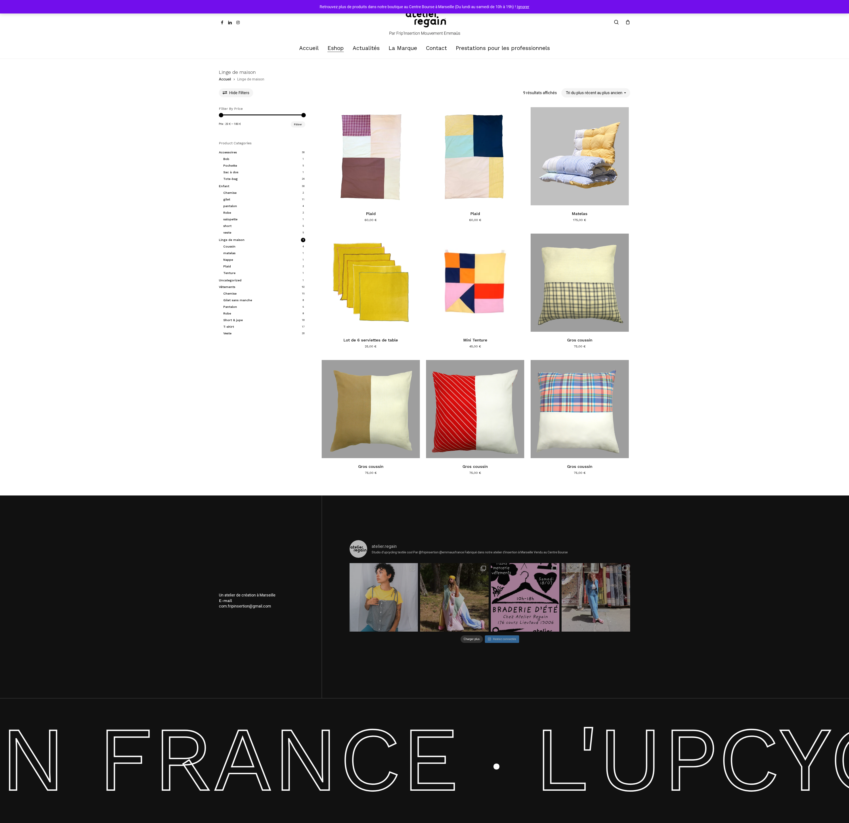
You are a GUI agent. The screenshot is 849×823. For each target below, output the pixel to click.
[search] (616, 22)
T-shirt (228, 326)
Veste (227, 333)
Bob (226, 159)
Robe (227, 212)
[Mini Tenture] (475, 283)
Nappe (228, 259)
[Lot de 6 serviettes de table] (371, 283)
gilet (226, 199)
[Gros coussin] (580, 283)
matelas (229, 253)
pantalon (230, 206)
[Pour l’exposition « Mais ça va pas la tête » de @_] (454, 597)
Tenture (229, 273)
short (227, 226)
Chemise (230, 192)
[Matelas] (580, 156)
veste (227, 232)
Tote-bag (230, 179)
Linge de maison (232, 240)
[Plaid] (371, 156)
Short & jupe (233, 320)
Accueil (225, 79)
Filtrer (298, 124)
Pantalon (230, 307)
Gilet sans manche (237, 300)
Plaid (227, 266)
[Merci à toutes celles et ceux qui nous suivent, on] (384, 597)
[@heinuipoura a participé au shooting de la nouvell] (596, 597)
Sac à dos (230, 172)
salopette (230, 219)
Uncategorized (230, 280)
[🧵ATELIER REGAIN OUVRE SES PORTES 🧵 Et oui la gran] (525, 597)
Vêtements (227, 287)
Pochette (230, 165)
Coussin (229, 246)
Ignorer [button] (523, 6)
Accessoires (228, 152)
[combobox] (595, 92)
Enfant (224, 186)
